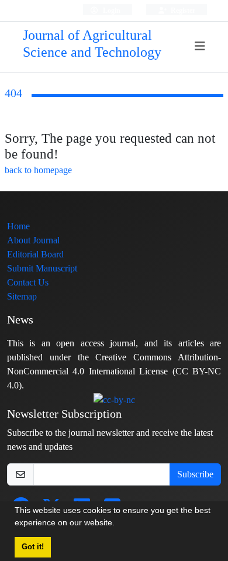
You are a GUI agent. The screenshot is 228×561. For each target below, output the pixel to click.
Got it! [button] (33, 547)
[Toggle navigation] (200, 46)
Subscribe (195, 474)
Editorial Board (35, 254)
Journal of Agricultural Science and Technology (92, 43)
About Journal (33, 240)
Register (182, 10)
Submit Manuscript (42, 268)
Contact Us (28, 282)
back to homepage (38, 169)
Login (110, 10)
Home (18, 226)
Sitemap (22, 296)
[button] (118, 524)
